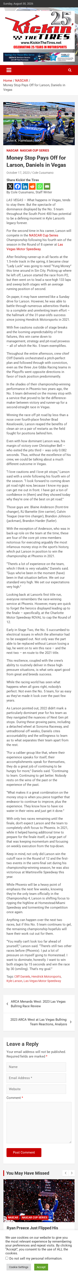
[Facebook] (17, 186)
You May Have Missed (27, 1173)
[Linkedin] (25, 186)
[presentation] (65, 1173)
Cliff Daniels (22, 976)
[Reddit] (32, 186)
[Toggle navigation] (9, 70)
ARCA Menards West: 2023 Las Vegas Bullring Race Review (38, 1004)
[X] (10, 186)
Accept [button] (41, 1267)
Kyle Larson (14, 981)
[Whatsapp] (39, 186)
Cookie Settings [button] (18, 1267)
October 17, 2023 (18, 172)
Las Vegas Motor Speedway (42, 981)
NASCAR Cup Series (34, 150)
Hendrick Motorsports (46, 976)
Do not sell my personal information (35, 1258)
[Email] (47, 186)
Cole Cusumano (43, 172)
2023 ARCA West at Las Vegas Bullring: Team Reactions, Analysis (38, 1022)
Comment (14, 1098)
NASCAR (12, 150)
